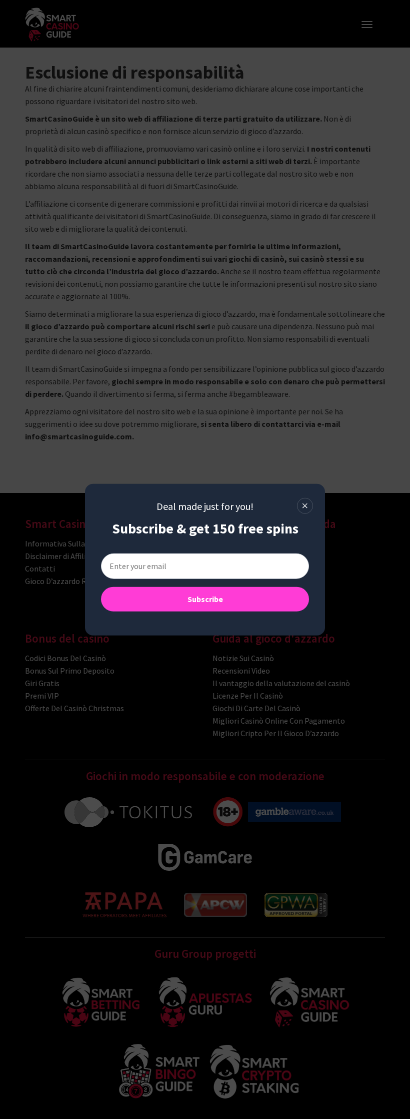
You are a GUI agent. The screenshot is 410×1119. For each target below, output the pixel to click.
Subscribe (205, 599)
